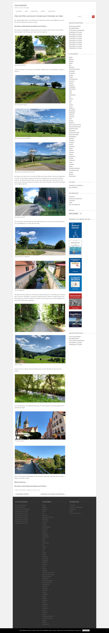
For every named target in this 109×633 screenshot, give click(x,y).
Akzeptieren (86, 630)
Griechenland (72, 89)
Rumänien (71, 138)
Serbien (71, 148)
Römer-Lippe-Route (73, 134)
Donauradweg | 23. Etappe (75, 34)
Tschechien (72, 160)
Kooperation (51, 11)
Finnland (71, 83)
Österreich (71, 116)
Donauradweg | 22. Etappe (75, 36)
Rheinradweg (72, 130)
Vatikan (71, 166)
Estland (71, 77)
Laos (70, 102)
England (71, 75)
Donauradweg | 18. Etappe (75, 44)
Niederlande (72, 112)
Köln (70, 97)
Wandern (71, 174)
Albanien (71, 59)
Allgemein (30, 490)
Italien (70, 93)
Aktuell (70, 57)
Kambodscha (72, 94)
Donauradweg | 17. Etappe (75, 46)
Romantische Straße (74, 132)
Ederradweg (72, 71)
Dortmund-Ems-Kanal (74, 69)
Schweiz (71, 144)
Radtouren (71, 122)
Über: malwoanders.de (74, 204)
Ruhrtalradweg (72, 136)
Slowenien (71, 152)
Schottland (71, 140)
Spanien (71, 154)
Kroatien (71, 98)
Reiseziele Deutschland (75, 126)
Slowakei (71, 150)
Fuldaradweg (72, 87)
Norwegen (71, 114)
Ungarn (70, 162)
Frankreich (71, 85)
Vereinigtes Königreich (74, 168)
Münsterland (72, 110)
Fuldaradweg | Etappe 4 (21, 494)
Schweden (71, 142)
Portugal (71, 120)
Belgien (71, 63)
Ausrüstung (34, 11)
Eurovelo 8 (71, 81)
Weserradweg (72, 176)
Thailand (71, 158)
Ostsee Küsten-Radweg (75, 26)
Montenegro (72, 108)
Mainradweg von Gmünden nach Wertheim (53, 494)
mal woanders (20, 5)
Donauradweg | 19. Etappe (75, 42)
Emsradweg (72, 73)
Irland (70, 91)
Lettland (71, 104)
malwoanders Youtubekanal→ (76, 185)
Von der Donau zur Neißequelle (76, 30)
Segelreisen (72, 146)
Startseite (19, 11)
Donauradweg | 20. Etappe (75, 40)
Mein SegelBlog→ (73, 187)
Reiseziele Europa (73, 128)
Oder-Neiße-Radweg (74, 28)
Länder (43, 11)
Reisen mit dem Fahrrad (75, 124)
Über (26, 11)
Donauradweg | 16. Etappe (75, 48)
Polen (70, 118)
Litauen (71, 106)
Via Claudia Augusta (74, 170)
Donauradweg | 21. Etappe (75, 38)
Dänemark (71, 67)
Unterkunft (71, 164)
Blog (70, 65)
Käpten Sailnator (22, 490)
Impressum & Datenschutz (75, 198)
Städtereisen (72, 156)
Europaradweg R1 (73, 79)
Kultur (70, 100)
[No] (107, 630)
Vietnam (71, 172)
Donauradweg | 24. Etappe (75, 32)
